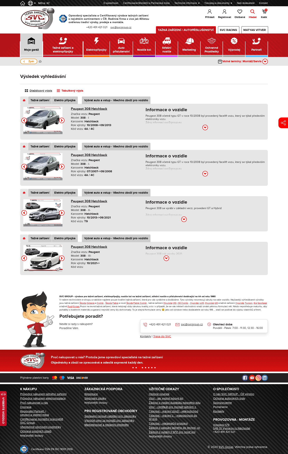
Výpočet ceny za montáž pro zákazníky (109, 420)
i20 (216, 303)
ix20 (201, 303)
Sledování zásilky (95, 398)
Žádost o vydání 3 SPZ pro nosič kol (172, 432)
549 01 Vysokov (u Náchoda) (231, 428)
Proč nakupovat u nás (34, 402)
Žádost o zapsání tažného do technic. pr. (174, 428)
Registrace (91, 394)
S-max (76, 306)
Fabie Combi (140, 303)
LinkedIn (265, 378)
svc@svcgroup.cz (192, 324)
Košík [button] (264, 14)
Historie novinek (159, 394)
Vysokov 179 (221, 425)
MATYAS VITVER (254, 30)
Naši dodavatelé (245, 3)
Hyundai (168, 303)
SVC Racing (228, 30)
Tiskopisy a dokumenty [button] (216, 3)
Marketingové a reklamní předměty (106, 425)
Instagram (258, 378)
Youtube (252, 378)
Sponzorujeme (222, 402)
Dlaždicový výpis (41, 91)
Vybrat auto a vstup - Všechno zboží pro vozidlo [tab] (116, 100)
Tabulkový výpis (72, 91)
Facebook (245, 378)
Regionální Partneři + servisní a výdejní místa (34, 413)
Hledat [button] (252, 17)
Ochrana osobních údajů (35, 431)
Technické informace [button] (185, 3)
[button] (31, 45)
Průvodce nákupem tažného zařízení (43, 394)
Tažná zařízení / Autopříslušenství (186, 30)
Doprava (25, 407)
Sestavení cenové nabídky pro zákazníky (110, 416)
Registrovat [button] (224, 17)
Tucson (249, 303)
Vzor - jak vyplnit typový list (166, 398)
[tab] (24, 100)
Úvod (40, 61)
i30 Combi (183, 303)
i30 (174, 303)
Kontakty (145, 336)
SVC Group (226, 447)
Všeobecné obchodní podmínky (40, 427)
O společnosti (110, 3)
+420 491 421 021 (160, 324)
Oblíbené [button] (240, 17)
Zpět (31, 61)
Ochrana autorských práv (229, 398)
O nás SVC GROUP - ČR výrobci (233, 394)
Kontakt (263, 3)
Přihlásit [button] (209, 17)
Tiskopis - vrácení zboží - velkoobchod (173, 411)
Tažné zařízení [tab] (40, 100)
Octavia (90, 303)
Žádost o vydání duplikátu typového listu (174, 402)
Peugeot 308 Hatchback (89, 109)
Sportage (262, 303)
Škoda (83, 303)
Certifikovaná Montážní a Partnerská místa (146, 3)
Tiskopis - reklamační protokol (168, 423)
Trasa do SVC (162, 336)
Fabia (115, 303)
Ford (70, 306)
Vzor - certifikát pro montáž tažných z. (173, 407)
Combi (100, 303)
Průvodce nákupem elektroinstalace (43, 398)
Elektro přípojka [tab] (64, 100)
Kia (255, 303)
